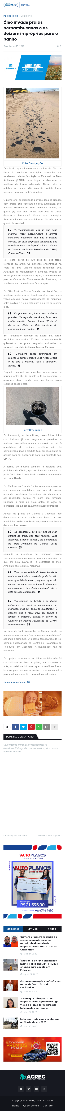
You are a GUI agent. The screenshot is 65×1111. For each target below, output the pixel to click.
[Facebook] (15, 727)
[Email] (46, 727)
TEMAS (52, 929)
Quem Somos (31, 1105)
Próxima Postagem (49, 835)
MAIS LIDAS (13, 929)
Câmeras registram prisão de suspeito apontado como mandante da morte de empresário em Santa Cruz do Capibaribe (38, 943)
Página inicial (10, 15)
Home (15, 1105)
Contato (48, 1105)
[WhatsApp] (39, 727)
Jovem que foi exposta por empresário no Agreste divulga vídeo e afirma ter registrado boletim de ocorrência (39, 1003)
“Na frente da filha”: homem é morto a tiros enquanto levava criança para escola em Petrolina (39, 965)
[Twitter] (23, 727)
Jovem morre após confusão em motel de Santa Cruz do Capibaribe (40, 984)
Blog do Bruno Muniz (41, 1100)
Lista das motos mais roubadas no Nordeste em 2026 (39, 1021)
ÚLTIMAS (32, 929)
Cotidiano (26, 15)
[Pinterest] (31, 727)
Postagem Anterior (16, 835)
